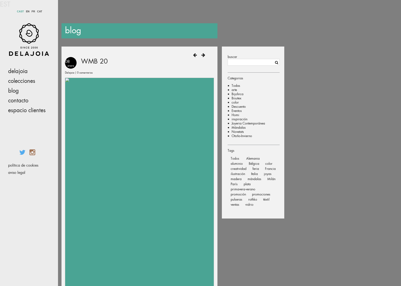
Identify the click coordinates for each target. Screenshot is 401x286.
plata (247, 184)
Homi (235, 115)
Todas (236, 86)
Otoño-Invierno (242, 136)
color (235, 102)
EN (27, 11)
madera (236, 179)
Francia (270, 169)
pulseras (236, 199)
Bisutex (236, 98)
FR (33, 11)
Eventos (237, 111)
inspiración (239, 119)
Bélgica (254, 164)
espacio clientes (27, 110)
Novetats (238, 132)
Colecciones (21, 81)
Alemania (253, 158)
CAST (20, 11)
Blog (13, 90)
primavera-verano (243, 189)
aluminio (237, 164)
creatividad (238, 169)
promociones (261, 194)
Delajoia (18, 71)
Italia (254, 174)
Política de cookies (23, 165)
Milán (271, 179)
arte (234, 90)
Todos (235, 158)
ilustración (238, 174)
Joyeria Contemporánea (248, 123)
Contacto (18, 100)
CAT (39, 11)
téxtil (266, 199)
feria (255, 169)
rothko (252, 199)
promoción (238, 194)
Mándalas (239, 127)
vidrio (249, 204)
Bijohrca (237, 94)
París (234, 184)
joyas (268, 174)
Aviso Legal (16, 172)
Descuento (239, 106)
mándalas (254, 179)
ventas (235, 204)
